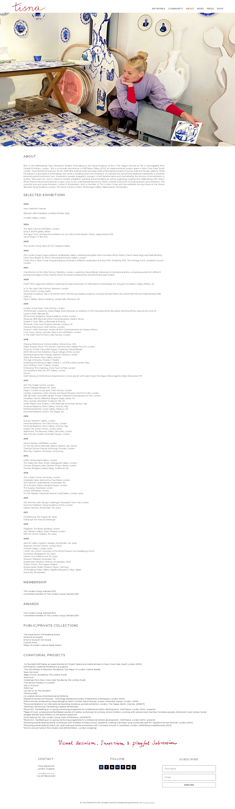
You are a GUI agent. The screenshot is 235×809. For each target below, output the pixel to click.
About (190, 9)
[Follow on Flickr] (117, 767)
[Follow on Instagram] (101, 767)
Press (210, 9)
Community (175, 9)
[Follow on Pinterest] (123, 767)
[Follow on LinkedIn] (112, 767)
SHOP (220, 9)
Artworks (158, 9)
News (200, 9)
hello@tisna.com (46, 773)
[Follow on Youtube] (128, 767)
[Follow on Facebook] (106, 767)
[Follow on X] (134, 767)
